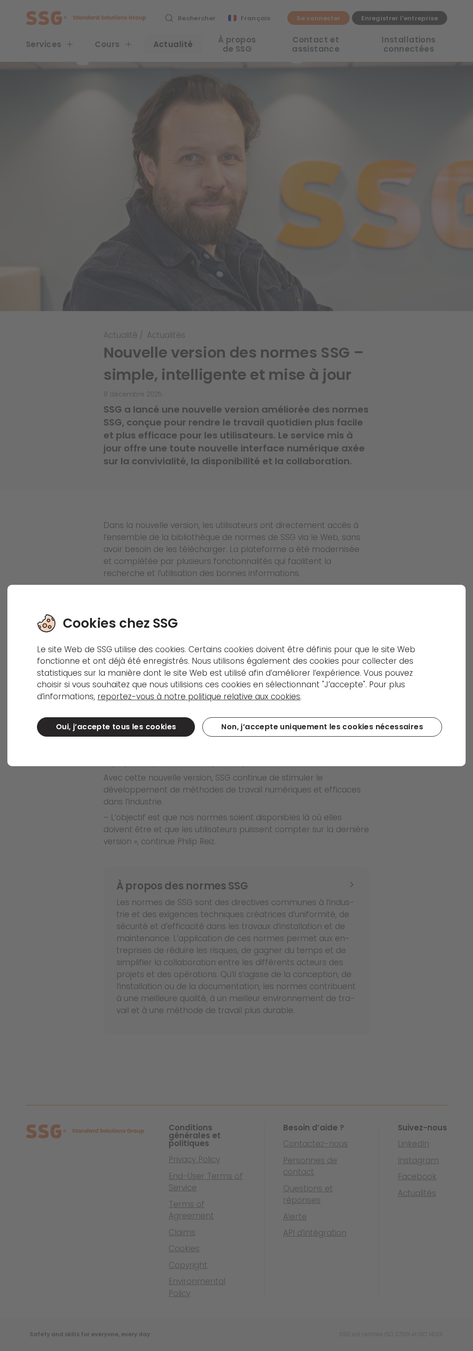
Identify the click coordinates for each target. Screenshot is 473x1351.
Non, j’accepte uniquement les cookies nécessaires (322, 726)
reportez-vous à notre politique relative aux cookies (198, 696)
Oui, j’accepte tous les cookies (116, 726)
